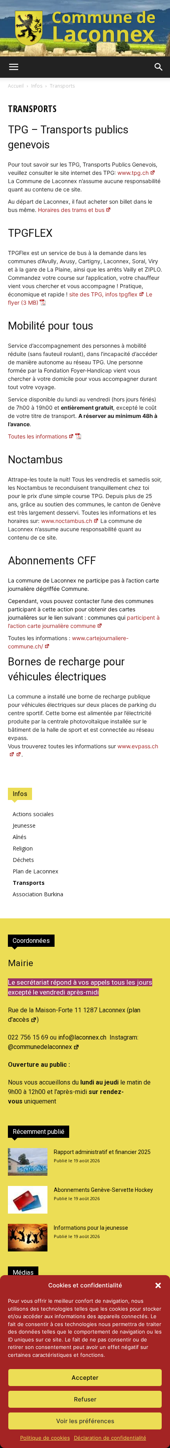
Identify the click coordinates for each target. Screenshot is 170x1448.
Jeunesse (24, 825)
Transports (29, 882)
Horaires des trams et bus (71, 209)
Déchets (23, 860)
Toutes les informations (37, 436)
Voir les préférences (85, 1421)
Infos (36, 85)
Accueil (16, 85)
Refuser (85, 1399)
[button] (158, 1285)
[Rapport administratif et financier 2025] (27, 1162)
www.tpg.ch (133, 172)
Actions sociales (33, 814)
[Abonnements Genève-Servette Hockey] (27, 1200)
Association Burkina (38, 894)
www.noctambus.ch (66, 520)
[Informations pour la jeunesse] (27, 1237)
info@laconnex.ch (82, 1037)
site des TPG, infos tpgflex (103, 294)
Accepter (85, 1377)
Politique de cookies (45, 1438)
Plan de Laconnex (35, 871)
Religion (23, 848)
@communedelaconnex (40, 1047)
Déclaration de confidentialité (110, 1438)
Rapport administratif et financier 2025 (102, 1152)
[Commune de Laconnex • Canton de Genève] (85, 28)
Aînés (19, 837)
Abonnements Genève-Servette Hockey (103, 1190)
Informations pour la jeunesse (91, 1228)
